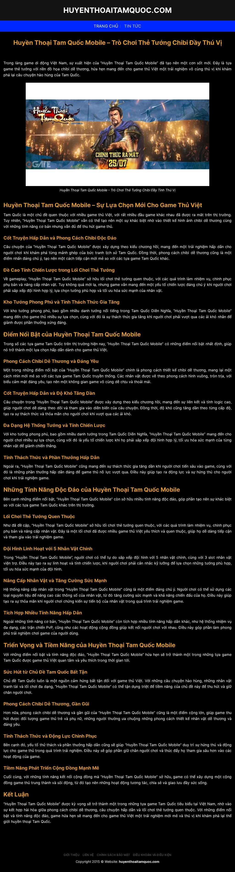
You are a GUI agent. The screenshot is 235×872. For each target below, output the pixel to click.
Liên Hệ (88, 855)
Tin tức (132, 26)
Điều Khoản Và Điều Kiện (152, 855)
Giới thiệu (71, 855)
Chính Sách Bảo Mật (113, 855)
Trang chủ (106, 26)
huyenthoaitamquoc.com (117, 10)
